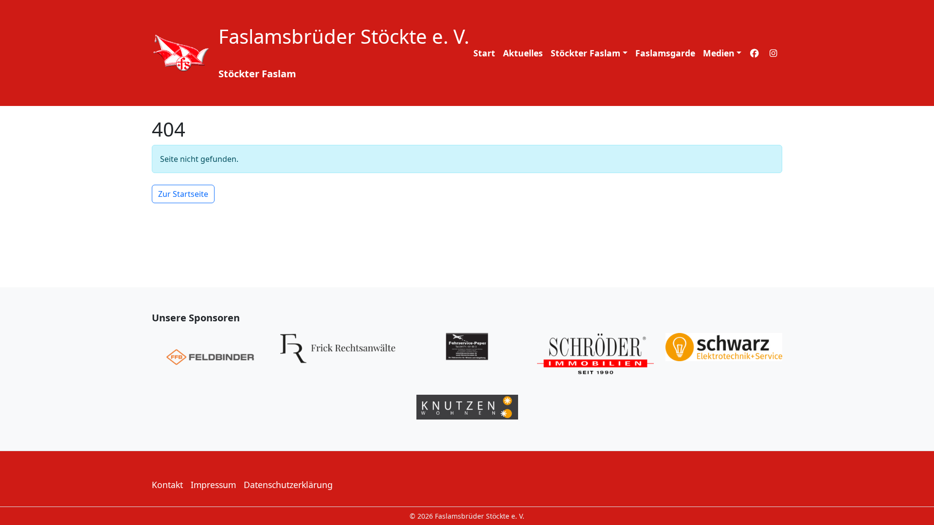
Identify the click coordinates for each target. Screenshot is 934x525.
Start (484, 53)
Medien (719, 53)
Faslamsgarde (665, 53)
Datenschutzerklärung (288, 484)
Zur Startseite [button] (183, 194)
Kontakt (167, 484)
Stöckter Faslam (585, 53)
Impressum (213, 484)
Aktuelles (523, 53)
